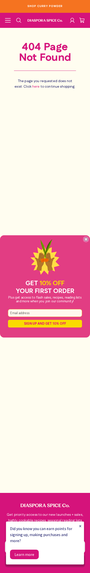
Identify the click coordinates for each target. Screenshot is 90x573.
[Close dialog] (86, 239)
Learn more (24, 554)
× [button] (80, 526)
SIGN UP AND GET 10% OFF (45, 324)
